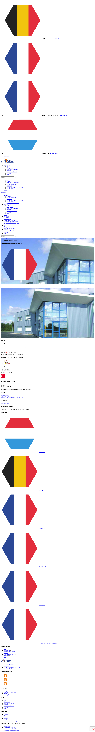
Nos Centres (6, 238)
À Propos (9, 181)
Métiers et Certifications (12, 169)
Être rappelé (3, 192)
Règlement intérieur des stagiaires (11, 223)
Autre (8, 174)
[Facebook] (5, 677)
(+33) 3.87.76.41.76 (52, 77)
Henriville (6, 718)
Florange (6, 717)
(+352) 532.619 (54, 153)
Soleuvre (6, 714)
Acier (8, 166)
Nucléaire (9, 170)
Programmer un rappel (25, 389)
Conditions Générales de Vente (11, 221)
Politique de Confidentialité (10, 220)
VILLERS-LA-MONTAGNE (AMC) (48, 643)
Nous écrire (16, 389)
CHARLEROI (42, 490)
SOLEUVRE (42, 452)
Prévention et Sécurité (12, 172)
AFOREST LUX (11, 188)
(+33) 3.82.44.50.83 (63, 115)
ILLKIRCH (42, 605)
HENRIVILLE (42, 566)
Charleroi (6, 715)
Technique (9, 173)
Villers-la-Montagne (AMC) (10, 721)
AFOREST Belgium (11, 184)
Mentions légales (7, 219)
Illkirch (5, 719)
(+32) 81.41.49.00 (56, 38)
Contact (5, 190)
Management (10, 168)
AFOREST (9, 186)
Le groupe (6, 179)
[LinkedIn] (5, 681)
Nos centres (6, 156)
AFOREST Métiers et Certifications (15, 187)
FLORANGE (42, 528)
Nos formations (7, 165)
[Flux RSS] (5, 685)
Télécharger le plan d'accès (7, 389)
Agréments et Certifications (13, 182)
